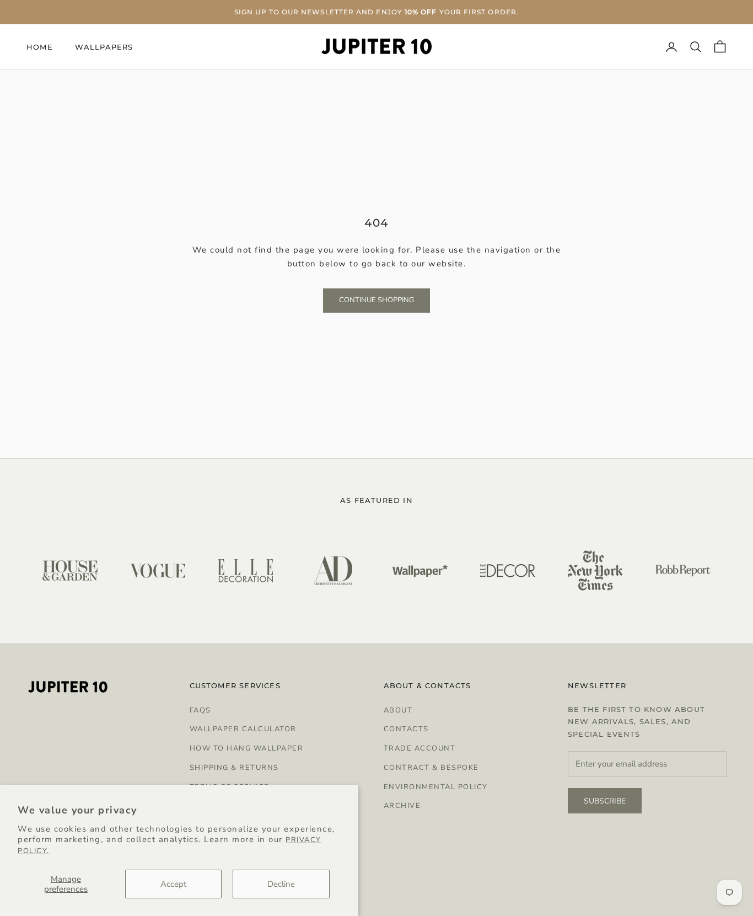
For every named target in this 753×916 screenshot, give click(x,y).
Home (39, 46)
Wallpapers (104, 46)
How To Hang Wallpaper (247, 748)
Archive (402, 806)
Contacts (406, 729)
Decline (281, 884)
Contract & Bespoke (431, 768)
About (398, 710)
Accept (173, 884)
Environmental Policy (436, 787)
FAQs (200, 710)
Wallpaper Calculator (243, 729)
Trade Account (420, 748)
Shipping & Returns (234, 768)
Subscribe (605, 801)
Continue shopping (376, 300)
